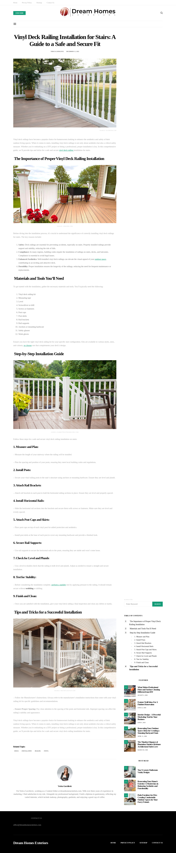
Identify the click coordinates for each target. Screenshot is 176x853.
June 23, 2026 (142, 707)
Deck (17, 751)
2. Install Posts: (140, 640)
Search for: (128, 599)
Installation (27, 751)
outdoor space (100, 259)
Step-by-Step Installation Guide (142, 633)
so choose (28, 345)
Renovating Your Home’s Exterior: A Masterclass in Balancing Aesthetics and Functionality (148, 784)
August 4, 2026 (143, 695)
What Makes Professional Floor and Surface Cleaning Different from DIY (149, 689)
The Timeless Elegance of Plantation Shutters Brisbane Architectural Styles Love (149, 744)
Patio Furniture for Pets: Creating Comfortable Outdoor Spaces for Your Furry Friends (148, 798)
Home (15, 3)
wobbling (29, 588)
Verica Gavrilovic (57, 51)
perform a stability (58, 585)
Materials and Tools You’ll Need (142, 628)
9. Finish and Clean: (141, 662)
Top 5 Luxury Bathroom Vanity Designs (148, 771)
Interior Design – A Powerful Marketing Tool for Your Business (149, 717)
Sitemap (39, 3)
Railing (38, 751)
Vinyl (47, 751)
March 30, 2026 (143, 750)
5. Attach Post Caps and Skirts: (145, 650)
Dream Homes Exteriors (30, 843)
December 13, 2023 (72, 51)
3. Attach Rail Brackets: (143, 643)
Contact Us (50, 3)
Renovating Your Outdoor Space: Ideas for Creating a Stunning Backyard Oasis (148, 730)
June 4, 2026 (141, 722)
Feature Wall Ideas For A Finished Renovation (148, 703)
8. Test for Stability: (141, 659)
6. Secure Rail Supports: (143, 653)
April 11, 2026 (142, 736)
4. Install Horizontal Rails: (144, 646)
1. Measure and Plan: (142, 637)
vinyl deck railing (66, 150)
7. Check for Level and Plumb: (145, 656)
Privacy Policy (27, 3)
